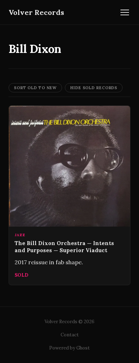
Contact (70, 335)
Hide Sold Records (93, 87)
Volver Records (36, 12)
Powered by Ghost (69, 348)
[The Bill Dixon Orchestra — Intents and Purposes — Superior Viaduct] (69, 195)
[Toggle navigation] (124, 12)
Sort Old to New (35, 87)
